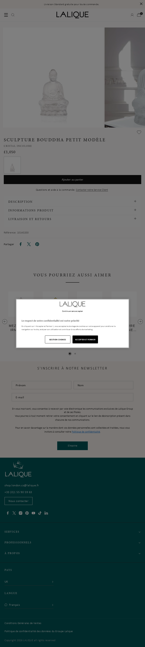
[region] (72, 323)
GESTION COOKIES (57, 339)
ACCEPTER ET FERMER (85, 339)
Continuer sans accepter (72, 311)
